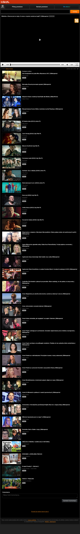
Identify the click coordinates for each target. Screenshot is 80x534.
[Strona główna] (5, 2)
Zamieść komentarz (69, 501)
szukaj (75, 11)
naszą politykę (32, 520)
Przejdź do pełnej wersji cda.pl (40, 511)
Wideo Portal (9, 68)
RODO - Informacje (50, 521)
